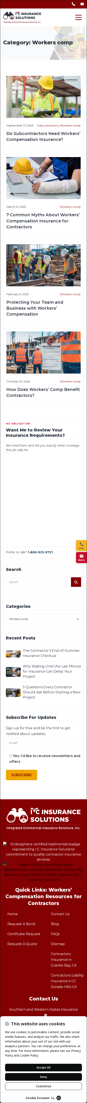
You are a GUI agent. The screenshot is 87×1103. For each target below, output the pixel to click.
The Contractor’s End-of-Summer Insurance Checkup (51, 653)
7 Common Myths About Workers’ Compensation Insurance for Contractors (43, 220)
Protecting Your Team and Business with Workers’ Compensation (34, 308)
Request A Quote (22, 944)
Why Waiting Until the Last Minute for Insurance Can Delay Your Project (52, 671)
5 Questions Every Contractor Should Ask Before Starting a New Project (51, 692)
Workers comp (70, 125)
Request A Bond (21, 924)
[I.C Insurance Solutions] (22, 17)
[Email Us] (82, 4)
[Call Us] (73, 4)
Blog (55, 924)
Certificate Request (23, 934)
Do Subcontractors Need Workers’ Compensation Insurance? (43, 136)
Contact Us (60, 914)
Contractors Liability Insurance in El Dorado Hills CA (67, 981)
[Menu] (78, 17)
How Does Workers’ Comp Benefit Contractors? (43, 392)
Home (12, 914)
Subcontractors (47, 125)
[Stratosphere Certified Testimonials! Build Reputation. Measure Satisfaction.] (43, 852)
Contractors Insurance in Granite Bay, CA (63, 959)
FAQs (55, 934)
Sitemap (58, 944)
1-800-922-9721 (40, 552)
